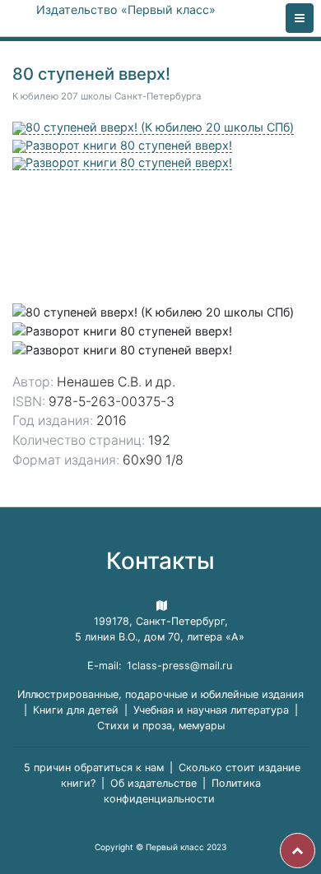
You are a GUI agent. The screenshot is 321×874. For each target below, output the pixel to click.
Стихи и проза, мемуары (161, 725)
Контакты (160, 561)
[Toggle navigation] (300, 18)
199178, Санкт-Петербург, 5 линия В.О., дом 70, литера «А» (159, 629)
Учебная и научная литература (211, 710)
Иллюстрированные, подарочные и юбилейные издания (160, 694)
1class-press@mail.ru (179, 665)
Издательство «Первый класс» (126, 9)
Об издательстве (153, 783)
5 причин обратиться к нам (94, 767)
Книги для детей (76, 710)
